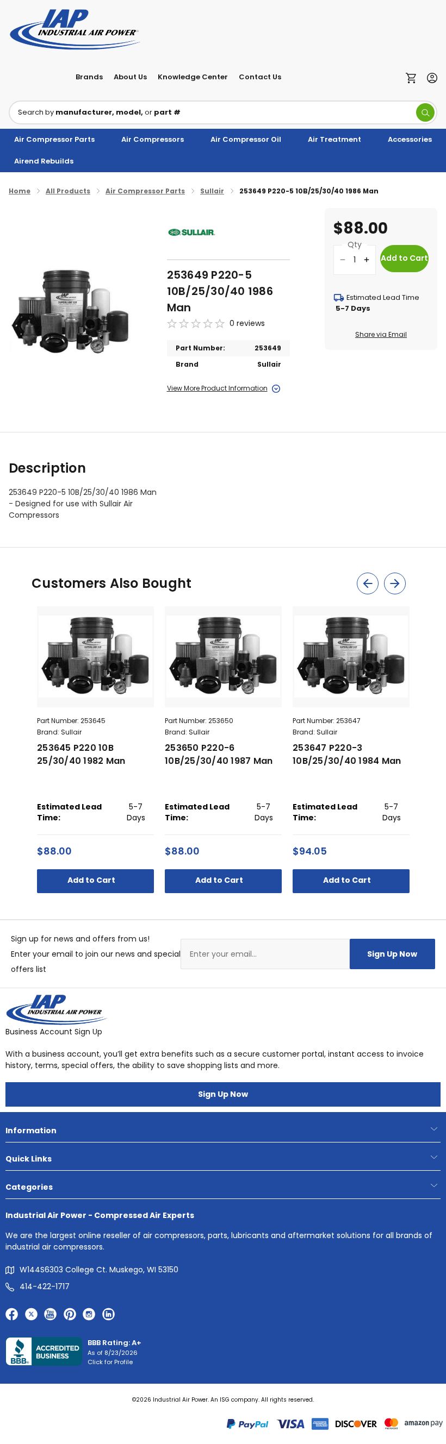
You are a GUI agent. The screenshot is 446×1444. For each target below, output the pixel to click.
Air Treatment (334, 139)
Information (31, 1130)
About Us (130, 77)
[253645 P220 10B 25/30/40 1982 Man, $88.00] (95, 657)
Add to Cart (92, 880)
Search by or (99, 112)
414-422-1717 (45, 1286)
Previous (368, 583)
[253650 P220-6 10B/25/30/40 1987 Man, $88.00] (223, 657)
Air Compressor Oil (245, 139)
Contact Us (260, 77)
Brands (89, 77)
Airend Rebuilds (43, 161)
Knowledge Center (193, 77)
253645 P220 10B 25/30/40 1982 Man (81, 754)
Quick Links (28, 1158)
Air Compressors (152, 139)
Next (395, 583)
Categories (29, 1187)
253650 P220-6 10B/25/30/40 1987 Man (218, 754)
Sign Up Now (392, 954)
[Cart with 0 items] (414, 77)
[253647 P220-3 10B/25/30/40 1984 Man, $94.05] (351, 657)
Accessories (410, 139)
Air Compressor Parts (54, 139)
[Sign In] (429, 77)
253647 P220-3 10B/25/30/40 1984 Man (347, 754)
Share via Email (381, 334)
